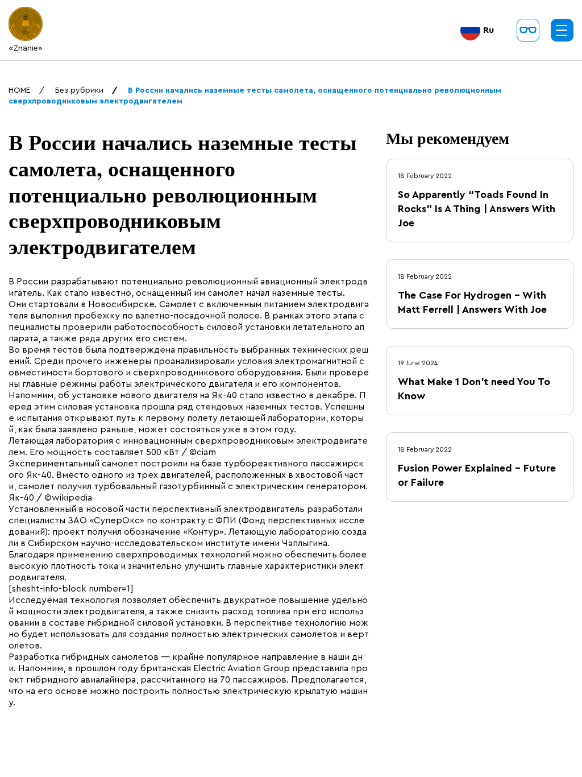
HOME (20, 90)
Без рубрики (79, 90)
